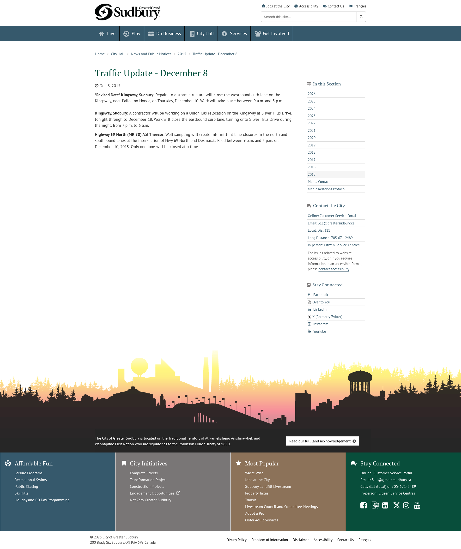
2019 (311, 145)
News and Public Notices (151, 53)
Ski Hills (21, 493)
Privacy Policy (236, 539)
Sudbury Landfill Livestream (268, 486)
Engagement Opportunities (153, 493)
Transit (250, 499)
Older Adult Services (261, 520)
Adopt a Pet (254, 513)
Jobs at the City (278, 6)
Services (238, 33)
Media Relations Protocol (327, 189)
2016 (311, 167)
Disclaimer (301, 539)
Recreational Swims (31, 479)
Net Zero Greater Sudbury (150, 499)
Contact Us (336, 6)
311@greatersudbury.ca (391, 479)
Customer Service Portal (392, 473)
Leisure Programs (28, 473)
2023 (311, 116)
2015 (182, 53)
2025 (311, 101)
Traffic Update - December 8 (215, 53)
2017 (311, 159)
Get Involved (276, 33)
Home (100, 53)
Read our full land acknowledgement (320, 441)
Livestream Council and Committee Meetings (281, 506)
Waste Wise (254, 473)
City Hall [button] (205, 33)
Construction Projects (147, 486)
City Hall (118, 53)
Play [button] (136, 33)
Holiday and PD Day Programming (42, 499)
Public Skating (26, 486)
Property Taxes (256, 493)
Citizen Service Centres (396, 493)
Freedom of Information (269, 539)
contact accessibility (334, 269)
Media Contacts (319, 181)
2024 (311, 108)
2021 (311, 130)
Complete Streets (144, 473)
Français (360, 6)
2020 (311, 137)
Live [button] (111, 33)
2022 (311, 123)
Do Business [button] (168, 33)
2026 (311, 93)
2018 (311, 152)
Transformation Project (148, 479)
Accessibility (308, 6)
